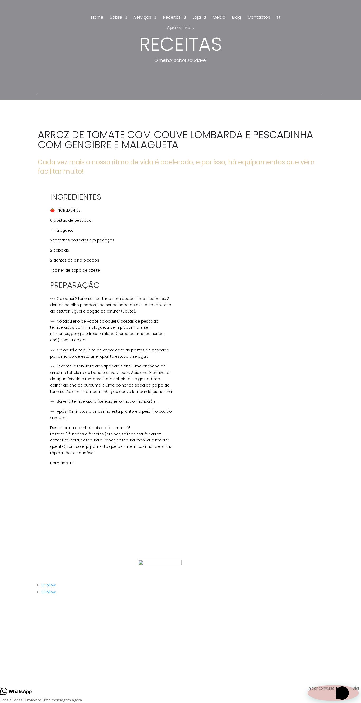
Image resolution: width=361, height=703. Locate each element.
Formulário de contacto (58, 552)
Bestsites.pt (202, 640)
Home (97, 18)
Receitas (172, 18)
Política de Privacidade (157, 532)
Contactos (259, 18)
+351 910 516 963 (53, 542)
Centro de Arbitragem (156, 542)
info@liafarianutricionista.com (63, 532)
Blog (236, 18)
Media (219, 18)
